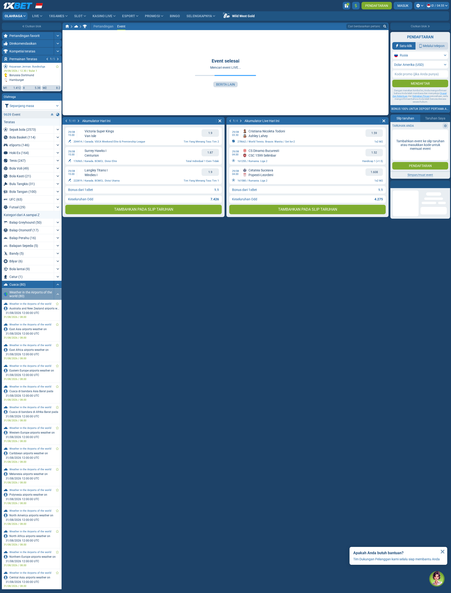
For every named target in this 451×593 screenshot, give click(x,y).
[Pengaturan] (419, 5)
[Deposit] (356, 5)
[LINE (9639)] (67, 26)
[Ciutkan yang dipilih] (52, 114)
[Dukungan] (437, 579)
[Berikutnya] (58, 59)
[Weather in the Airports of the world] (85, 26)
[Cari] (385, 26)
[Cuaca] (76, 26)
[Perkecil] (58, 284)
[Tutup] (442, 551)
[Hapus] (220, 121)
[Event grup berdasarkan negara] (58, 114)
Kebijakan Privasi (420, 96)
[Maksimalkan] (58, 36)
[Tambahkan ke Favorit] (57, 66)
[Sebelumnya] (47, 59)
